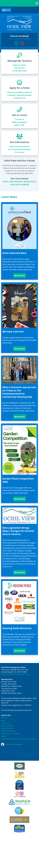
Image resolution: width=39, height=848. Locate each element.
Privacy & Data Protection (11, 734)
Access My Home (19, 71)
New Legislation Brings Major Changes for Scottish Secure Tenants (18, 531)
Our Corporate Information (19, 149)
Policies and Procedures (20, 146)
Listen (7, 10)
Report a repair (19, 65)
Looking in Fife (19, 98)
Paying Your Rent (7, 728)
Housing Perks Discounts (17, 628)
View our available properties (19, 92)
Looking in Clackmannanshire (19, 95)
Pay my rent (19, 68)
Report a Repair (7, 726)
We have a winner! (13, 331)
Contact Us (5, 723)
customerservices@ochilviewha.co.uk (15, 674)
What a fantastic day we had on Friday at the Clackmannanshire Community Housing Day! (19, 392)
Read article (20, 276)
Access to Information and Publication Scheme (19, 739)
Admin (3, 736)
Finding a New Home (9, 731)
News (3, 720)
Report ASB (19, 125)
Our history (19, 152)
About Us (4, 718)
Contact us (19, 119)
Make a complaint (19, 122)
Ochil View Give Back (14, 253)
